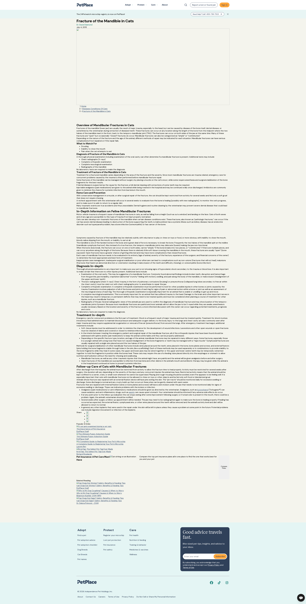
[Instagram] (227, 582)
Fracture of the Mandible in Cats (96, 111)
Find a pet (81, 535)
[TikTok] (219, 582)
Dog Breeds (82, 549)
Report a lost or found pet (204, 5)
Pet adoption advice (86, 540)
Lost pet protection (112, 540)
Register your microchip (113, 535)
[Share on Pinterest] (87, 415)
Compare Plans (224, 467)
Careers (101, 596)
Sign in (224, 5)
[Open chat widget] (301, 598)
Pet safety (107, 549)
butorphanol (202, 389)
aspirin (132, 392)
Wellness (133, 554)
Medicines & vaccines (138, 549)
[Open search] (185, 5)
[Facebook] (211, 582)
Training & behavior (137, 545)
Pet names (82, 559)
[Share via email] (87, 421)
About (80, 596)
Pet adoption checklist (87, 545)
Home (83, 106)
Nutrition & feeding (137, 540)
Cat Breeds (82, 554)
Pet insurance (109, 545)
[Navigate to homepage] (86, 4)
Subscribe (220, 556)
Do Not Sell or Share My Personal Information (156, 596)
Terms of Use (188, 567)
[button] (129, 4)
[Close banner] (228, 14)
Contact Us (91, 596)
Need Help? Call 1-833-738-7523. (206, 14)
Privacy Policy (214, 565)
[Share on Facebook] (87, 412)
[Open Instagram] (87, 418)
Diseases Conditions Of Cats (94, 108)
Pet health (133, 535)
